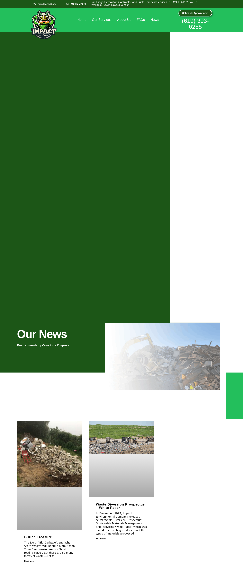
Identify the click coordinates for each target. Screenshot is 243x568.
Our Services (102, 20)
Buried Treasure (38, 537)
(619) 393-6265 (195, 23)
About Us (124, 20)
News (154, 20)
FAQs (141, 20)
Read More (29, 561)
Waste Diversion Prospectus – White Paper (120, 506)
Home (81, 20)
